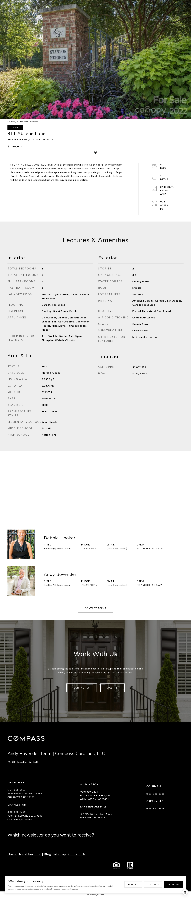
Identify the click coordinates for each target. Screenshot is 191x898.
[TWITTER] (43, 866)
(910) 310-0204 (89, 791)
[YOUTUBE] (35, 866)
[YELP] (60, 866)
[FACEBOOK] (10, 866)
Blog (47, 854)
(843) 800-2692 (16, 812)
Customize (153, 884)
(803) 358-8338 (155, 793)
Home (12, 854)
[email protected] (27, 762)
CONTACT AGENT (95, 608)
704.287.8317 (89, 584)
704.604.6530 (89, 548)
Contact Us (82, 687)
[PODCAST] (51, 866)
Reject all (133, 884)
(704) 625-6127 (16, 789)
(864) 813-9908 (155, 808)
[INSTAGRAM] (19, 866)
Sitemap (59, 854)
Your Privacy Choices (95, 895)
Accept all (173, 884)
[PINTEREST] (68, 866)
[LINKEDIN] (27, 866)
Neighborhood (30, 854)
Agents (112, 687)
